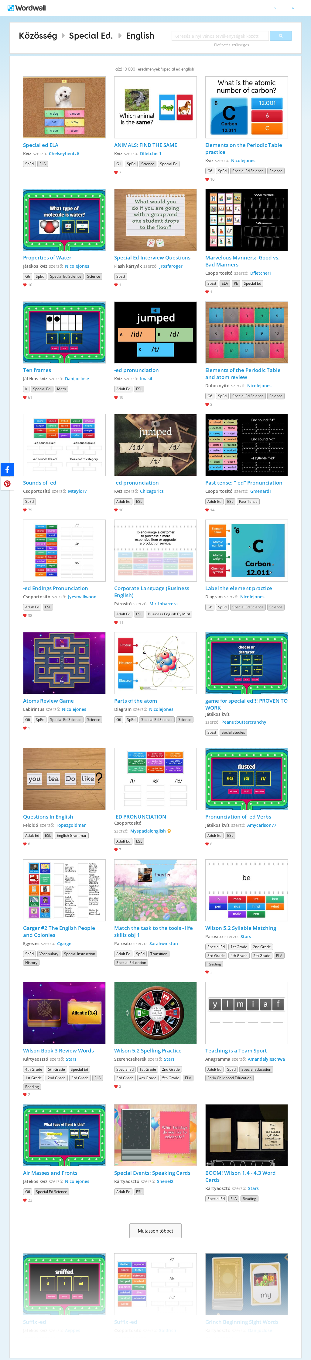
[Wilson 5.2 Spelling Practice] (155, 1013)
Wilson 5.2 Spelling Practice (148, 1050)
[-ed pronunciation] (155, 332)
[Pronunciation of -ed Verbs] (246, 779)
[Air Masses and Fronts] (64, 1135)
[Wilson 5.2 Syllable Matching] (246, 890)
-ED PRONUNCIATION (140, 816)
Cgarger (65, 943)
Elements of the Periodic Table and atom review (243, 374)
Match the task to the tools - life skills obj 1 (154, 931)
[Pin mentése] (7, 483)
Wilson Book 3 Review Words (58, 1050)
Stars (246, 936)
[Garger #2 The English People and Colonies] (64, 890)
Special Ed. (91, 35)
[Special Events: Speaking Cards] (155, 1135)
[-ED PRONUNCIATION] (155, 779)
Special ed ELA (40, 144)
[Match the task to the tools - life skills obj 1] (155, 890)
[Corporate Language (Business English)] (155, 551)
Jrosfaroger (171, 266)
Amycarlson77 (261, 825)
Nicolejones (243, 160)
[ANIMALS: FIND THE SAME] (155, 107)
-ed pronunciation (136, 370)
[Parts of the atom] (155, 663)
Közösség (38, 35)
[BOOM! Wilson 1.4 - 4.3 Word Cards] (246, 1135)
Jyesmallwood (82, 597)
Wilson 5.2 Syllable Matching (240, 927)
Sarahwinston (163, 943)
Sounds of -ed (39, 482)
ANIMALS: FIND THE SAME (145, 144)
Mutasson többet (155, 1231)
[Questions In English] (64, 779)
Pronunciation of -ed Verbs (238, 816)
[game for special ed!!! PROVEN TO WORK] (246, 663)
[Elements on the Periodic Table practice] (246, 107)
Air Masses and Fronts (50, 1172)
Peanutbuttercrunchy (243, 722)
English (140, 35)
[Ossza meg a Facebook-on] (7, 469)
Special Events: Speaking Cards (152, 1172)
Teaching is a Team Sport (236, 1050)
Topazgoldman (71, 825)
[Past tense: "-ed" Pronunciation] (246, 445)
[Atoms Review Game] (64, 663)
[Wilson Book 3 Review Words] (64, 1013)
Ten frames (37, 370)
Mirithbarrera (163, 604)
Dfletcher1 (151, 153)
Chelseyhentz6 (64, 153)
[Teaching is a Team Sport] (246, 1013)
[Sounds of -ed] (64, 445)
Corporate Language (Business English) (152, 592)
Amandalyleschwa (266, 1059)
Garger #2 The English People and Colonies (59, 931)
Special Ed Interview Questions (152, 257)
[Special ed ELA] (64, 107)
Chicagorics (152, 491)
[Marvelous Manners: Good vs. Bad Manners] (246, 220)
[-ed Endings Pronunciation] (64, 551)
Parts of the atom (135, 700)
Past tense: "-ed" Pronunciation (243, 482)
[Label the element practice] (246, 551)
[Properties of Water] (64, 220)
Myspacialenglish (148, 831)
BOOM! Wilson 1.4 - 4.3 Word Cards (241, 1176)
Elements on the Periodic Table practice (244, 148)
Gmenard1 (261, 491)
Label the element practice (238, 588)
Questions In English (48, 816)
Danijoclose (77, 378)
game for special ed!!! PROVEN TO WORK (246, 704)
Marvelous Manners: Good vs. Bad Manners (243, 261)
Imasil (146, 378)
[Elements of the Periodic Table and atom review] (246, 332)
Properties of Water (48, 257)
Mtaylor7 (77, 491)
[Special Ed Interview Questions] (155, 220)
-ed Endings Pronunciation (55, 588)
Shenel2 (165, 1181)
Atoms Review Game (48, 700)
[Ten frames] (64, 332)
